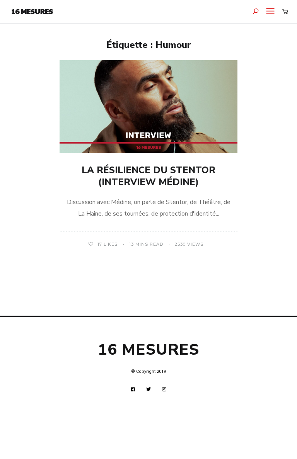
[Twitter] (148, 389)
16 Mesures (32, 11)
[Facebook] (133, 389)
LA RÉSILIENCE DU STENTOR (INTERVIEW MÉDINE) (148, 176)
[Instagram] (164, 389)
